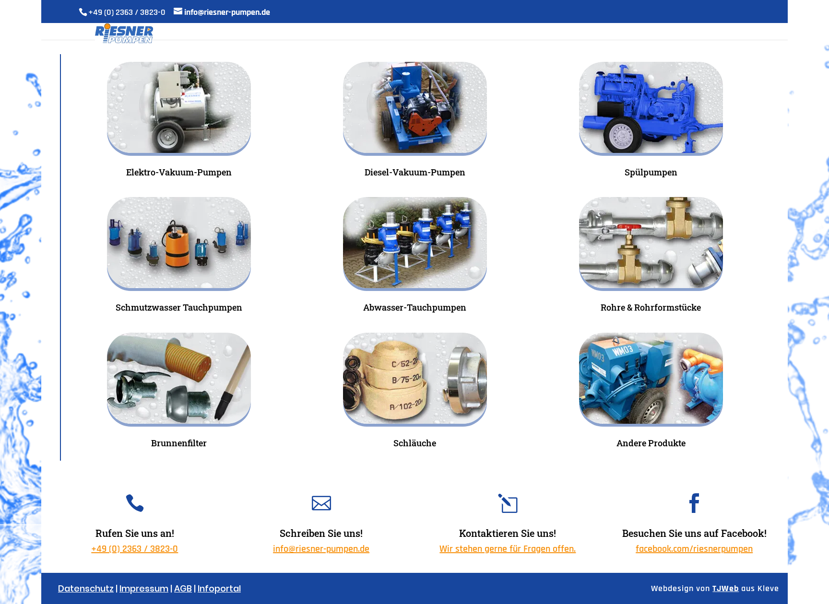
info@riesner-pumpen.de (321, 549)
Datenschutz (86, 588)
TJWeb (725, 588)
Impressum (143, 588)
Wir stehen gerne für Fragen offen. (507, 549)
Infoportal (219, 588)
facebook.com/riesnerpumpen (694, 549)
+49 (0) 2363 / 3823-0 (134, 549)
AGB (183, 588)
